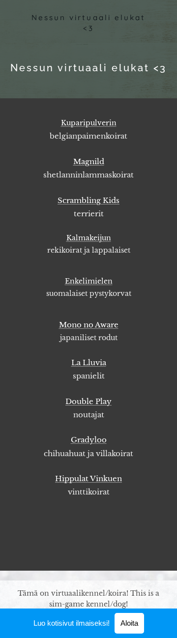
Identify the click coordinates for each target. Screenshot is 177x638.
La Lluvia (88, 362)
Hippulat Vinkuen (88, 478)
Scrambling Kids (88, 200)
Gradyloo (89, 439)
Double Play (88, 401)
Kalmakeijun (88, 237)
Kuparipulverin (89, 122)
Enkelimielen (89, 281)
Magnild (88, 161)
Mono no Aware (88, 324)
